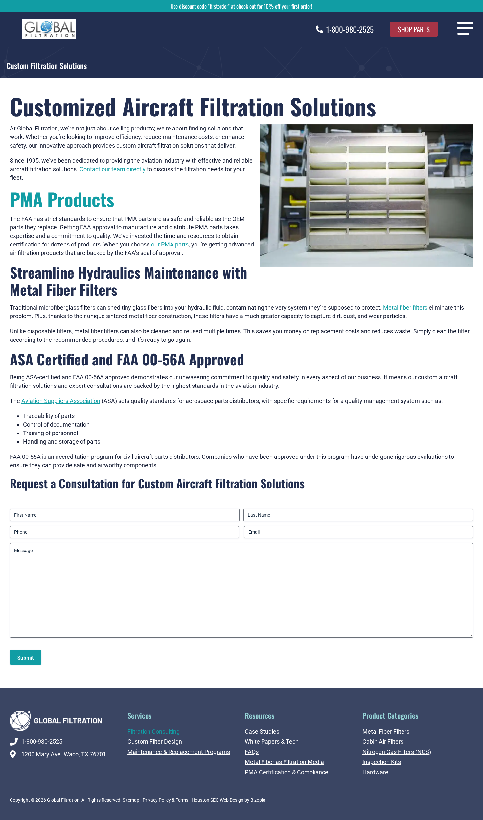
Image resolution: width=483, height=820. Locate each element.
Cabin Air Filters (382, 741)
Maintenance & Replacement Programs (178, 751)
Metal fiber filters (405, 307)
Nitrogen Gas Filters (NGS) (396, 751)
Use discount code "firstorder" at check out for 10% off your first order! (241, 6)
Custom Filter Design (154, 741)
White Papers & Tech (272, 741)
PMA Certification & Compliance (286, 772)
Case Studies (262, 731)
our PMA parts (170, 244)
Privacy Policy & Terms (165, 800)
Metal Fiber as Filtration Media (284, 762)
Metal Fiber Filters (385, 731)
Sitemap (131, 800)
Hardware (375, 772)
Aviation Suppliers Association (60, 400)
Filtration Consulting (153, 731)
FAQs (252, 751)
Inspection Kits (381, 762)
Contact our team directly (113, 169)
